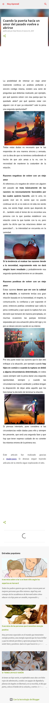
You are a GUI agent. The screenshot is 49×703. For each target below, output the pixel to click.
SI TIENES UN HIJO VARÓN (13, 673)
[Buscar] (45, 4)
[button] (4, 36)
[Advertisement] (24, 57)
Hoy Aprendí (13, 4)
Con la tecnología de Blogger (26, 699)
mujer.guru (11, 459)
